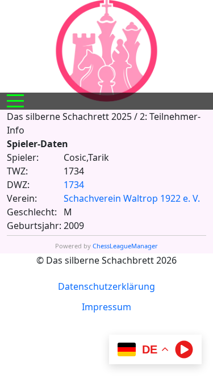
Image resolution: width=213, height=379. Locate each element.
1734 (74, 184)
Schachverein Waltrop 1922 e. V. (132, 198)
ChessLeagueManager (125, 245)
